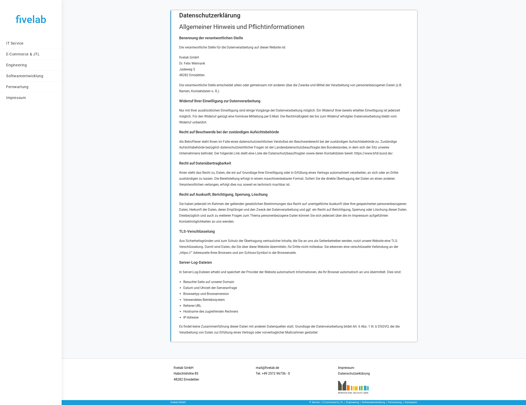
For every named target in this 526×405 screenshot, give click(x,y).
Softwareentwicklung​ (373, 402)
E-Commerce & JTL (332, 402)
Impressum (346, 368)
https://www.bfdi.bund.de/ (373, 153)
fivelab (31, 19)
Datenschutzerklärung (354, 373)
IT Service (314, 402)
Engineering (352, 402)
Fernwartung (395, 402)
